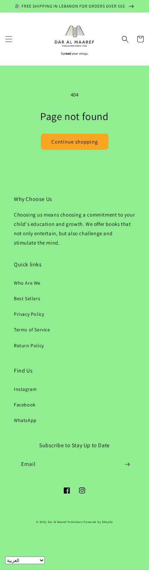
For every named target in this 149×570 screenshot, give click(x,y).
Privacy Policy (29, 314)
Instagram (25, 389)
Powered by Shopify (98, 522)
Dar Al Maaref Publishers (66, 522)
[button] (8, 39)
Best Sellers (27, 298)
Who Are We (27, 283)
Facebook (25, 405)
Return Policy (29, 345)
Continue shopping (74, 141)
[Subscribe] (127, 464)
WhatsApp (25, 420)
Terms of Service (32, 330)
